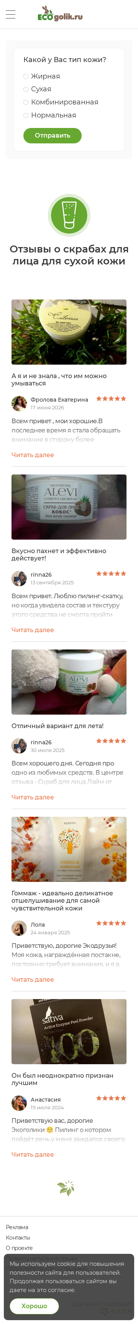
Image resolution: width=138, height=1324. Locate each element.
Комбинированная (65, 102)
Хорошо (34, 1306)
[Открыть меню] (10, 14)
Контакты (18, 1237)
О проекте (19, 1248)
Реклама (17, 1227)
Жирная (45, 76)
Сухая (41, 89)
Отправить (52, 135)
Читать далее (33, 455)
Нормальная (53, 115)
